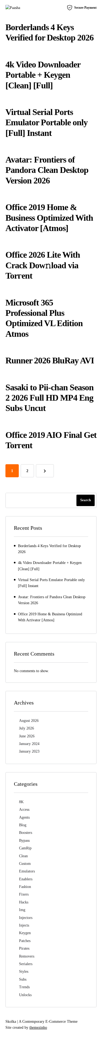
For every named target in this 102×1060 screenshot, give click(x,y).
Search (85, 500)
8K (21, 802)
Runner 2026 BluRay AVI (49, 360)
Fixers (24, 894)
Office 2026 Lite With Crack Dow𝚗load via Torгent (42, 265)
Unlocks (25, 995)
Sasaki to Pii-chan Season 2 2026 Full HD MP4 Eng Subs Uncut (49, 397)
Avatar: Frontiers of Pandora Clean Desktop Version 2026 (46, 170)
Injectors (25, 918)
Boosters (25, 833)
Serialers (25, 964)
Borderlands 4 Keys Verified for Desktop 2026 (49, 549)
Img (22, 910)
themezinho (38, 1027)
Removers (26, 956)
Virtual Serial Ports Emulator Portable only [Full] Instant (46, 122)
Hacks (23, 902)
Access (24, 810)
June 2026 (27, 736)
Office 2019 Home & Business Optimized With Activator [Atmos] (49, 217)
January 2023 (29, 751)
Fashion (25, 887)
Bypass (24, 840)
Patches (24, 941)
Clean (23, 856)
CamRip (25, 848)
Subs (22, 979)
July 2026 (26, 728)
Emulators (27, 871)
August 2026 (29, 721)
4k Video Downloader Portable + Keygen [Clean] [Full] (42, 75)
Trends (24, 987)
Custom (25, 864)
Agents (24, 817)
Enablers (25, 879)
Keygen (25, 933)
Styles (23, 971)
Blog (22, 825)
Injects (24, 925)
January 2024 (29, 744)
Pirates (24, 948)
